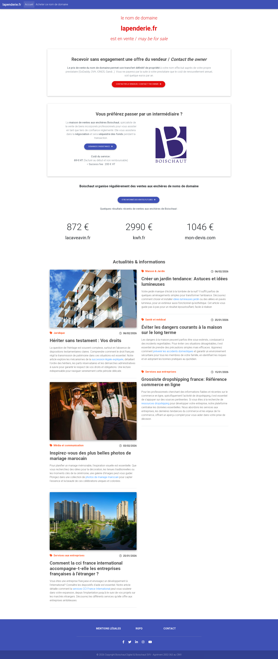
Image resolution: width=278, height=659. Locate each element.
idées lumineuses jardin (186, 299)
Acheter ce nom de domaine (52, 4)
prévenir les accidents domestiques (173, 351)
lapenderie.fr (139, 28)
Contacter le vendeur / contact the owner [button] (137, 84)
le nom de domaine (139, 18)
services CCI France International (91, 588)
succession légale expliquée (107, 359)
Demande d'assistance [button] (99, 146)
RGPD (139, 628)
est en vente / (139, 38)
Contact (169, 628)
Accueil (29, 4)
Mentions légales (108, 628)
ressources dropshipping (155, 403)
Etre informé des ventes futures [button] (137, 200)
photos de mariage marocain (102, 477)
